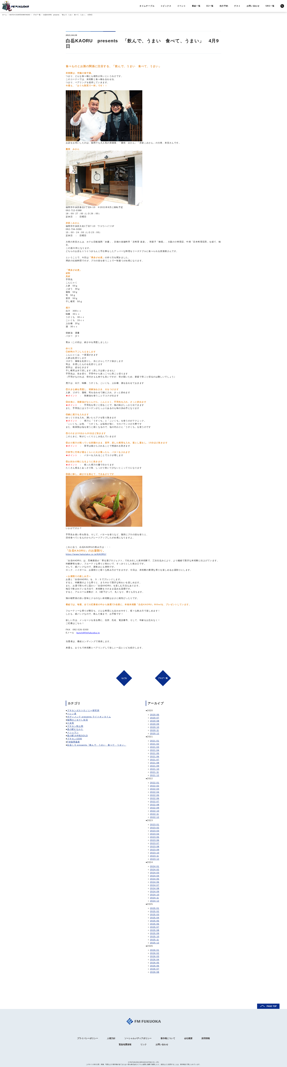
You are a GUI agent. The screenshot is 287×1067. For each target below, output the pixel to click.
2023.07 (154, 843)
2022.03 (154, 789)
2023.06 (154, 840)
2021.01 (154, 741)
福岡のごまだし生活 (77, 720)
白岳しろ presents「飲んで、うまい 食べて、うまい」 (96, 745)
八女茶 (70, 723)
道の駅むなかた (75, 729)
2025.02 (154, 911)
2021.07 (154, 759)
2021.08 (154, 763)
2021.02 (154, 744)
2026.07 (154, 969)
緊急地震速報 (125, 1044)
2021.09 (154, 766)
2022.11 (154, 814)
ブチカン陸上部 (75, 726)
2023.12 (154, 859)
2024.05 (154, 879)
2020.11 (154, 730)
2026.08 (154, 972)
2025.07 (154, 927)
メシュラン (73, 732)
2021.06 (154, 756)
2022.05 (154, 795)
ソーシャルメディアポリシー (138, 1038)
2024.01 (154, 866)
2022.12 (154, 817)
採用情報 (205, 1038)
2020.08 (154, 721)
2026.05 (154, 962)
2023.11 (154, 856)
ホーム (4, 15)
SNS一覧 (269, 6)
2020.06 (154, 714)
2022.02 (154, 786)
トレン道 (71, 713)
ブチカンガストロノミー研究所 (83, 710)
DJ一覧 (210, 6)
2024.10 (154, 894)
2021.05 (154, 753)
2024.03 (154, 872)
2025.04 (154, 917)
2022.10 (154, 811)
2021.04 (154, 750)
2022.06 (154, 798)
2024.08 (154, 888)
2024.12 (154, 901)
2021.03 (154, 747)
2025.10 (154, 936)
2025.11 (154, 939)
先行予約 (224, 6)
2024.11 (154, 898)
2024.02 (154, 869)
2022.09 (154, 808)
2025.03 (154, 914)
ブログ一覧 (37, 15)
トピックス (166, 6)
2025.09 (154, 933)
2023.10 (154, 853)
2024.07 (154, 885)
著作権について (168, 1038)
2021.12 (154, 775)
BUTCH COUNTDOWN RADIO (20, 15)
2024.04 (154, 876)
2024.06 (154, 882)
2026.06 (154, 966)
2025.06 (154, 924)
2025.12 (154, 943)
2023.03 (154, 831)
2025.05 (154, 921)
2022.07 (154, 801)
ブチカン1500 (74, 738)
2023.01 (154, 824)
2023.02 (154, 827)
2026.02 (154, 953)
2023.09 (154, 849)
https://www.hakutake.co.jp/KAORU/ (86, 554)
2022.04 (154, 792)
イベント (181, 6)
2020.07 (154, 718)
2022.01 (154, 782)
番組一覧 (196, 6)
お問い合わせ (253, 6)
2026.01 (154, 950)
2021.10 (154, 769)
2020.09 (154, 724)
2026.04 (154, 959)
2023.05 (154, 837)
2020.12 (154, 733)
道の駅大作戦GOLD (77, 735)
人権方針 (111, 1038)
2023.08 (154, 846)
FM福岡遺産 (73, 742)
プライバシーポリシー (87, 1038)
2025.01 (154, 908)
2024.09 (154, 891)
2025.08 (154, 930)
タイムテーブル (147, 6)
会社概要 (188, 1038)
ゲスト (237, 6)
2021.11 (154, 772)
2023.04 (154, 834)
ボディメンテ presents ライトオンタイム (89, 717)
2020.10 (154, 727)
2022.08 (154, 804)
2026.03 (154, 956)
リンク (143, 1044)
